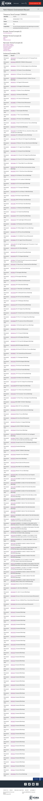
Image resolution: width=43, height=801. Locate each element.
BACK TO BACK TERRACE (8, 44)
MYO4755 (13, 82)
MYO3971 (13, 458)
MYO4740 (13, 86)
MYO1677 (13, 612)
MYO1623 (13, 268)
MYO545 (13, 693)
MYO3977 (13, 232)
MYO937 (13, 531)
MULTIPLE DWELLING (7, 32)
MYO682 (13, 341)
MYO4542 (13, 62)
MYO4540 (13, 280)
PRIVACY (11, 790)
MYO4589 (13, 596)
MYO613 (13, 753)
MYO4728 (13, 446)
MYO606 (13, 733)
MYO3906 (13, 588)
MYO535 (13, 668)
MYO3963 (13, 430)
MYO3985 (13, 151)
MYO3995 (13, 373)
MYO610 (13, 745)
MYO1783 (13, 478)
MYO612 (13, 749)
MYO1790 (13, 571)
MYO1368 (13, 155)
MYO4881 (13, 102)
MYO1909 (13, 624)
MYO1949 (13, 644)
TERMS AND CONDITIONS (19, 790)
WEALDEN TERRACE (7, 50)
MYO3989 (13, 317)
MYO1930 (13, 628)
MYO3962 (13, 228)
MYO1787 (13, 543)
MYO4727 (13, 365)
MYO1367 (13, 139)
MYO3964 (13, 454)
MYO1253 (13, 608)
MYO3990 (13, 308)
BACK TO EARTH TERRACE (8, 45)
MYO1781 (13, 507)
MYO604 (13, 725)
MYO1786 (13, 490)
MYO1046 (13, 163)
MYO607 (13, 737)
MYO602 (13, 717)
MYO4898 (13, 397)
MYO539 (13, 681)
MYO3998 (13, 312)
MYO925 (13, 547)
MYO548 (13, 705)
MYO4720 (13, 414)
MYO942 (13, 567)
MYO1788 (13, 551)
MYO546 (13, 697)
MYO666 (13, 426)
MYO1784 (13, 482)
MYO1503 (13, 187)
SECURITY (27, 790)
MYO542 (13, 401)
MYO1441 (13, 393)
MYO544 (13, 689)
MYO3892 (13, 349)
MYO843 (13, 519)
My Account (16, 3)
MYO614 (13, 757)
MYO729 (13, 167)
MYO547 (13, 701)
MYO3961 (13, 66)
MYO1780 (13, 503)
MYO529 (13, 656)
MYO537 (13, 672)
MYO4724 (13, 304)
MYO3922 (13, 474)
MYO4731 (13, 94)
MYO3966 (13, 470)
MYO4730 (13, 369)
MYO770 (13, 126)
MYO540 (13, 685)
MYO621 (13, 770)
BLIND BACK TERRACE (7, 46)
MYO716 (13, 563)
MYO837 (13, 195)
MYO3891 (13, 122)
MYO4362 (13, 296)
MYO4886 (13, 236)
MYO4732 (13, 70)
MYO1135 (13, 288)
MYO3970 (13, 106)
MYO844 (13, 438)
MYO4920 (13, 118)
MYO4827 (13, 353)
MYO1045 (13, 466)
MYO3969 (13, 215)
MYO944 (13, 527)
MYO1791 (13, 495)
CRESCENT (5, 37)
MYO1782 (13, 511)
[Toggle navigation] (38, 9)
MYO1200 (13, 361)
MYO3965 (13, 774)
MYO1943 (13, 640)
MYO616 (13, 766)
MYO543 (13, 539)
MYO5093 (13, 300)
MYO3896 (13, 325)
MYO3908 (13, 191)
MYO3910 (13, 345)
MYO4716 (13, 333)
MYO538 (13, 677)
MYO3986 (13, 114)
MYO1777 (13, 515)
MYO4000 (13, 147)
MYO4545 (13, 604)
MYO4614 (13, 418)
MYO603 (13, 721)
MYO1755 (13, 434)
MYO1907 (13, 616)
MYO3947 (13, 442)
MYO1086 (13, 199)
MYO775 (13, 276)
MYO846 (13, 260)
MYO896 (13, 110)
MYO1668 (13, 381)
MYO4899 (13, 357)
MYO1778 (13, 575)
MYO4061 (13, 410)
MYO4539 (13, 389)
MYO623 (13, 175)
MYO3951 (13, 207)
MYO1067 (13, 264)
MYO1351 (13, 450)
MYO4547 (13, 600)
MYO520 (13, 652)
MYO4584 (13, 584)
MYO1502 (13, 58)
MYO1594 (13, 535)
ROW (4, 38)
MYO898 (13, 183)
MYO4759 (13, 329)
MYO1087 (13, 203)
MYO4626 (13, 159)
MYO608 (13, 741)
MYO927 (13, 559)
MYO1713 (13, 248)
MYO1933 (13, 636)
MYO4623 (13, 211)
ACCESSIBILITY (33, 790)
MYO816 (13, 272)
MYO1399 (13, 244)
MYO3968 (13, 292)
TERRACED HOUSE (7, 39)
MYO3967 (13, 406)
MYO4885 (13, 223)
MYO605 (13, 729)
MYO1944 (13, 143)
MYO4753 (13, 74)
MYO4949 (13, 284)
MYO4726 (13, 252)
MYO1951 (13, 648)
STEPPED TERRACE (7, 48)
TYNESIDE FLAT (6, 49)
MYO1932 (13, 632)
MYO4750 (13, 219)
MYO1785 (13, 486)
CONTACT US (5, 790)
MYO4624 (13, 179)
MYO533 (13, 664)
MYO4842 (13, 240)
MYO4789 (13, 377)
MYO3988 (13, 385)
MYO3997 (13, 78)
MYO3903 (13, 256)
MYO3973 (13, 422)
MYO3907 (13, 592)
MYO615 (13, 761)
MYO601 (13, 713)
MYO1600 (13, 130)
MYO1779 (13, 499)
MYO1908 (13, 620)
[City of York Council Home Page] (6, 3)
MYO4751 (13, 98)
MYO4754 (13, 462)
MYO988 (13, 523)
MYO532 (13, 660)
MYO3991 (13, 90)
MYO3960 (13, 134)
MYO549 (13, 709)
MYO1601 (13, 579)
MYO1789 (13, 555)
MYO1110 (13, 337)
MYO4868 (13, 321)
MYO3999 (13, 171)
